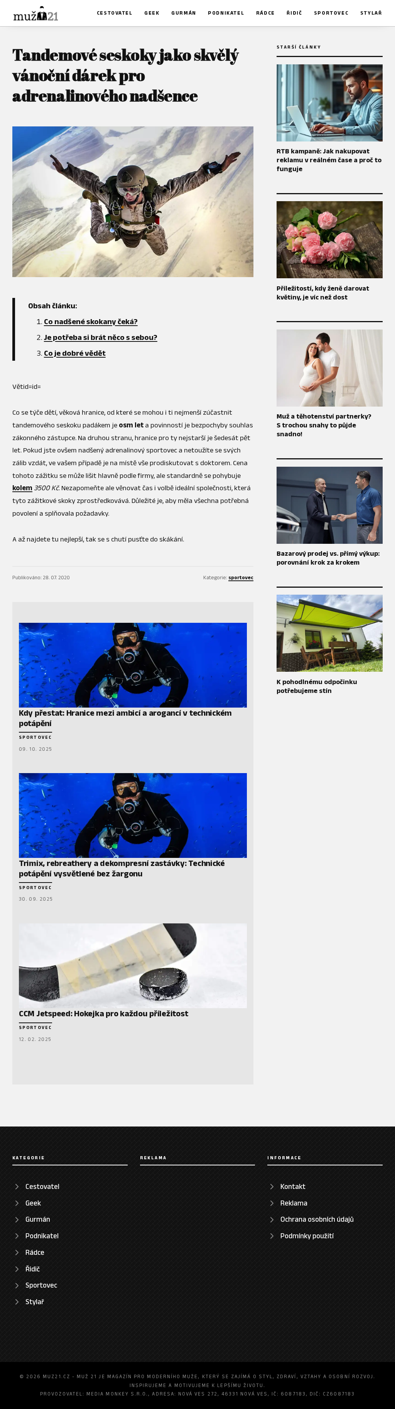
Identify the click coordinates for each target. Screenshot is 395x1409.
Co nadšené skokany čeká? (91, 321)
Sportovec (331, 13)
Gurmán (183, 13)
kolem (22, 488)
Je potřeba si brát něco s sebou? (100, 337)
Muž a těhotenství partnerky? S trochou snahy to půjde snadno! (324, 425)
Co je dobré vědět (75, 353)
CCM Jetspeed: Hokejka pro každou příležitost (103, 1013)
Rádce (265, 13)
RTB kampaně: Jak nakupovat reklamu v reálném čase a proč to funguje (329, 160)
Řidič (294, 13)
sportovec (240, 577)
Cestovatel (115, 13)
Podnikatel (226, 13)
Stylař (371, 13)
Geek (151, 13)
